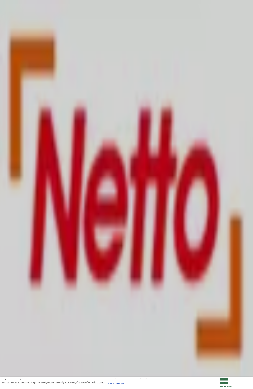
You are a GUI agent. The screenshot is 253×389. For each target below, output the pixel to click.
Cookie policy (45, 385)
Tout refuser (224, 382)
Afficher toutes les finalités (226, 386)
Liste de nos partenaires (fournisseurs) (116, 383)
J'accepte (224, 379)
